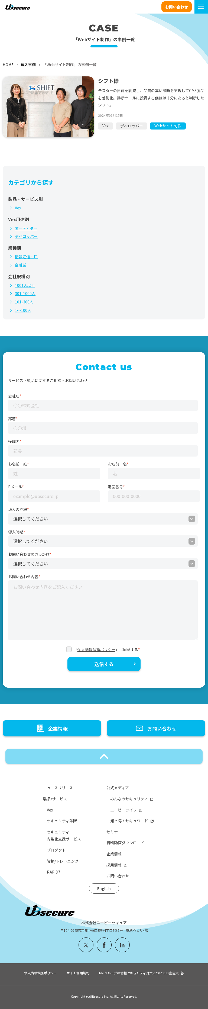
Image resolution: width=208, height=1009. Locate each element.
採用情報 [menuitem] (114, 865)
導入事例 (28, 64)
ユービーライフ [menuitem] (123, 810)
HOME (8, 64)
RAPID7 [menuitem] (53, 872)
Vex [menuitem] (50, 810)
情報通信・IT (26, 256)
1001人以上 (25, 285)
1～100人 (23, 310)
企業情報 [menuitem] (114, 853)
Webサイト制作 (167, 125)
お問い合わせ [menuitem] (117, 875)
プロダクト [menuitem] (56, 850)
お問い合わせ (176, 6)
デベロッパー (131, 125)
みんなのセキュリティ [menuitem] (129, 798)
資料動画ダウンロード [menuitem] (125, 842)
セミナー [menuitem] (114, 832)
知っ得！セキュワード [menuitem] (129, 820)
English (104, 888)
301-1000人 (25, 293)
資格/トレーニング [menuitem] (63, 861)
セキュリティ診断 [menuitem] (62, 820)
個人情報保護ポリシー (96, 649)
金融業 (20, 265)
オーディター (26, 228)
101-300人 (24, 302)
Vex (105, 125)
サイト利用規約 (78, 973)
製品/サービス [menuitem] (55, 798)
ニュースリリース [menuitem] (58, 787)
